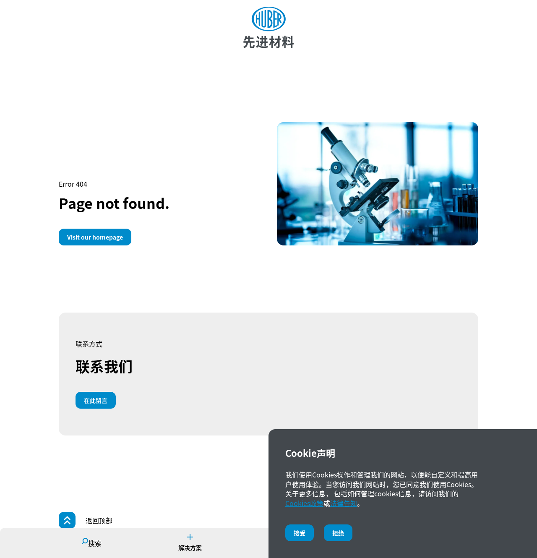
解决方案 (190, 547)
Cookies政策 (304, 503)
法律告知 (343, 503)
